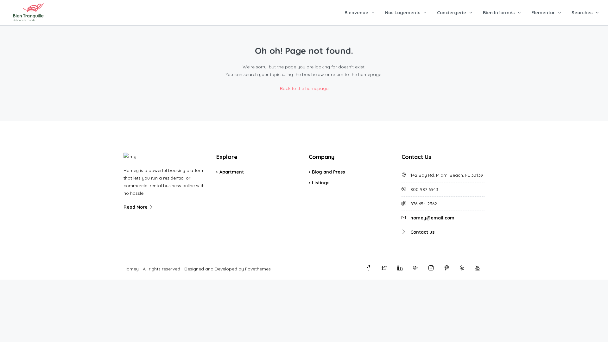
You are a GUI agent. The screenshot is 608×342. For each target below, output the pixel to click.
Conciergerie (451, 13)
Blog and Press (328, 172)
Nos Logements (402, 13)
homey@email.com (432, 218)
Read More (136, 207)
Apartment (231, 172)
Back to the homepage (304, 88)
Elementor (543, 13)
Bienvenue (356, 13)
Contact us (422, 232)
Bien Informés (499, 13)
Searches (582, 13)
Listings (320, 183)
